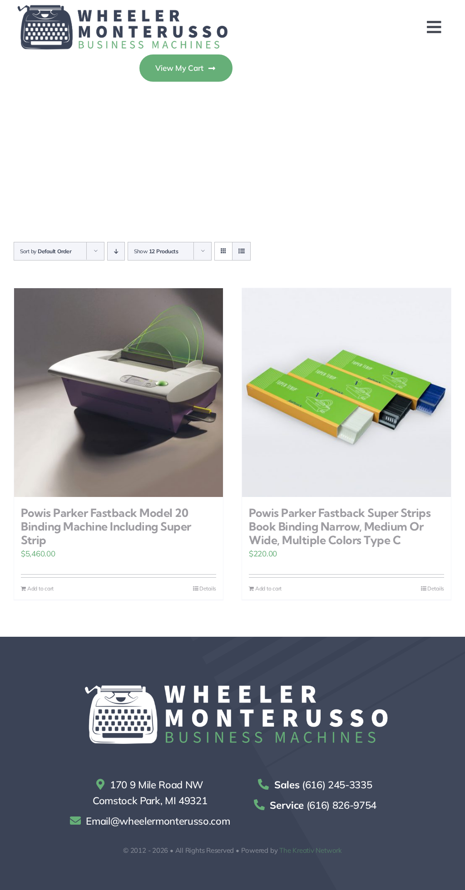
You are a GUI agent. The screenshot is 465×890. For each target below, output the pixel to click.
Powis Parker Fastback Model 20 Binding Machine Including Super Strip (106, 526)
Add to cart (40, 588)
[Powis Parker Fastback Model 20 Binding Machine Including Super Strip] (118, 392)
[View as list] (241, 251)
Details (207, 588)
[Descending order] (116, 251)
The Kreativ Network (310, 850)
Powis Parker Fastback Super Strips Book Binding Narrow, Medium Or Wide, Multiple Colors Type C (339, 526)
